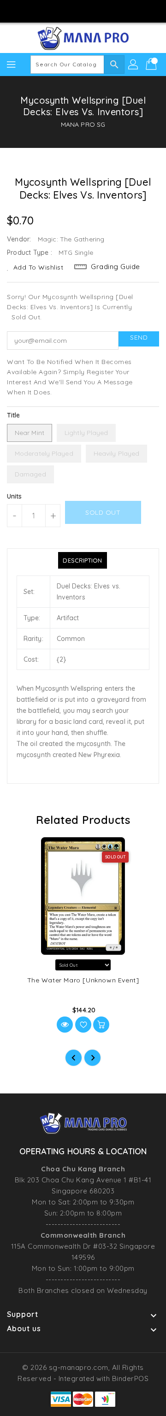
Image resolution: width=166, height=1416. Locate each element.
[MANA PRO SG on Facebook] (57, 11)
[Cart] (152, 64)
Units (14, 496)
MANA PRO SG (83, 124)
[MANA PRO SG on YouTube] (92, 11)
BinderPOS (130, 1378)
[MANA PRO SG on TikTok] (109, 11)
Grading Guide (115, 266)
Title (13, 415)
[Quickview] (65, 1024)
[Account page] (134, 64)
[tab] (82, 560)
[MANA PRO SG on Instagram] (74, 11)
